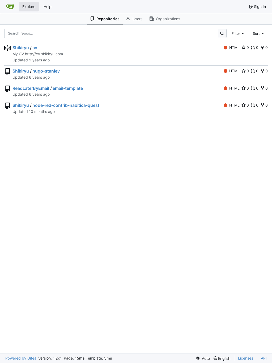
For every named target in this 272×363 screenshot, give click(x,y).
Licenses (245, 358)
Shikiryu (20, 47)
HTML (234, 47)
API (264, 358)
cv (34, 47)
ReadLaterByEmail (30, 88)
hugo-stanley (46, 71)
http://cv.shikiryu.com (44, 54)
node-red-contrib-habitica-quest (65, 105)
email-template (68, 88)
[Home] (10, 6)
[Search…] (222, 33)
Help (48, 6)
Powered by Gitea (20, 358)
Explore (28, 6)
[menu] (203, 358)
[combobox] (238, 33)
